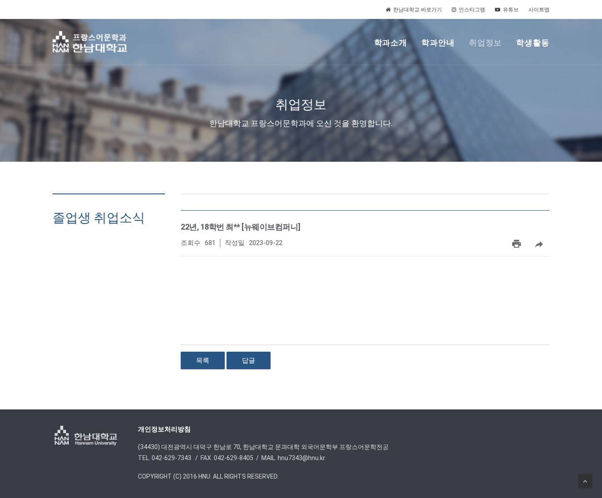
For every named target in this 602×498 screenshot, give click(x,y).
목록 (202, 360)
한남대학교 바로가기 (417, 10)
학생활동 (533, 42)
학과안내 (438, 42)
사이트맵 (539, 10)
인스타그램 (472, 10)
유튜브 (511, 10)
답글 (248, 360)
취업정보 (485, 42)
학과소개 (391, 42)
